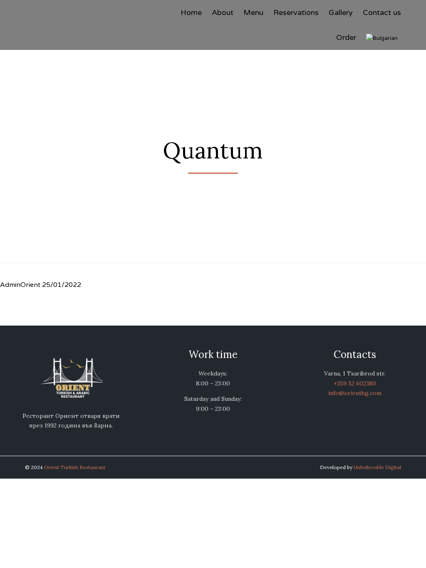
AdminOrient (20, 285)
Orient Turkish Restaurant (74, 467)
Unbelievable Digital (377, 467)
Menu (253, 12)
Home (191, 12)
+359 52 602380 (355, 383)
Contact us (382, 12)
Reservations (296, 12)
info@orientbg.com (354, 393)
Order (346, 37)
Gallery (341, 12)
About (222, 12)
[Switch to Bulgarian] (383, 37)
